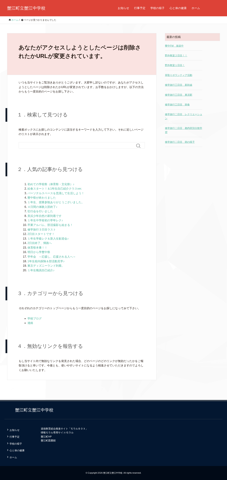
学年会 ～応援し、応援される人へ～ (51, 256)
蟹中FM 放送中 (174, 45)
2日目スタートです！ (41, 233)
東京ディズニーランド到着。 (45, 265)
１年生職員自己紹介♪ (40, 270)
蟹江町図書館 (48, 440)
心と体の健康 (178, 8)
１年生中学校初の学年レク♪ (45, 220)
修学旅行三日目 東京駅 (178, 94)
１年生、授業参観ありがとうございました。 (55, 202)
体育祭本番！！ (37, 247)
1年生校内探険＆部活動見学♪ (46, 261)
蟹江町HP (46, 436)
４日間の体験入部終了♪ (42, 206)
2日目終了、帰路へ (39, 243)
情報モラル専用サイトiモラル (57, 432)
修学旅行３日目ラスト (41, 229)
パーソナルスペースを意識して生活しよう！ (55, 193)
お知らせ (123, 8)
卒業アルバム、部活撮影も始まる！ (50, 224)
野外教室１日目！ (175, 65)
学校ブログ (34, 318)
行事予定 (139, 8)
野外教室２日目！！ (176, 55)
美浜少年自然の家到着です (44, 215)
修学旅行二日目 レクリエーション (183, 116)
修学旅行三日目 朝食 (177, 104)
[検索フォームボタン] (139, 146)
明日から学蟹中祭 (38, 252)
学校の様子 (157, 8)
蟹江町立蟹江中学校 (26, 8)
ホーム (196, 8)
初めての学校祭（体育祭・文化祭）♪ (50, 184)
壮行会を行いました (40, 211)
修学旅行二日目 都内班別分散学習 (183, 130)
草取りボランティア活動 (178, 75)
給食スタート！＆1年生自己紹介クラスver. (54, 188)
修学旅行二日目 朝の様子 (180, 142)
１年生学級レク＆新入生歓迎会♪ (48, 238)
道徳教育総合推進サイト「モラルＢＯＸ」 (64, 428)
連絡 (30, 322)
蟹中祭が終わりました (41, 197)
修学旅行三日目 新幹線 (178, 84)
